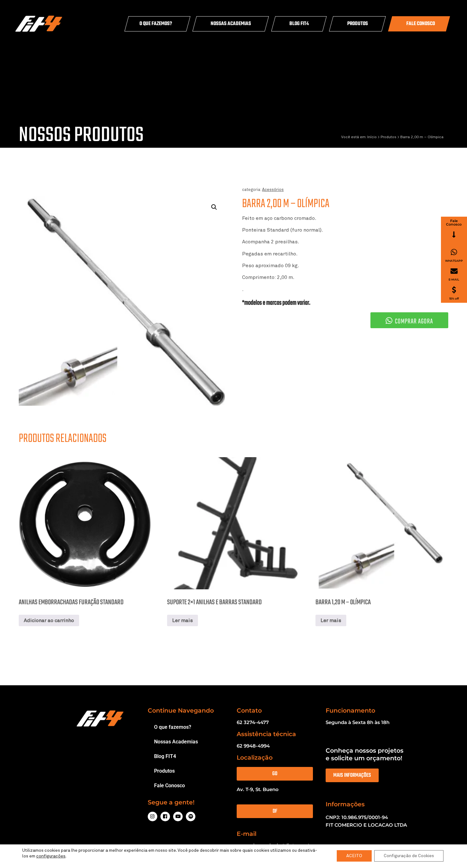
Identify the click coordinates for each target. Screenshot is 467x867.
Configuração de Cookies (409, 856)
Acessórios (273, 190)
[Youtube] (178, 816)
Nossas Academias (231, 24)
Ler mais (182, 620)
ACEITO (354, 856)
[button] (214, 207)
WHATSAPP (454, 260)
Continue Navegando (181, 710)
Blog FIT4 (299, 24)
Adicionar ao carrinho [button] (49, 620)
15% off (454, 298)
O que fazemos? (155, 24)
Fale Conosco (420, 24)
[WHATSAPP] (454, 252)
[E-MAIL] (454, 271)
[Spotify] (190, 816)
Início (372, 137)
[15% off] (454, 290)
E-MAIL (454, 279)
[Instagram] (152, 816)
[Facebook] (165, 816)
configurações (50, 856)
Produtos (357, 24)
